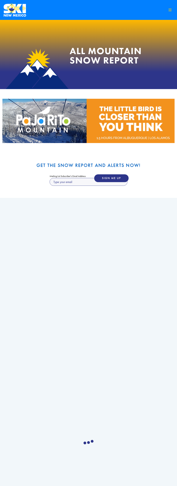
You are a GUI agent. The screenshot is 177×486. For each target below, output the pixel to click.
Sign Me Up (111, 178)
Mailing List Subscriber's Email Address (68, 176)
